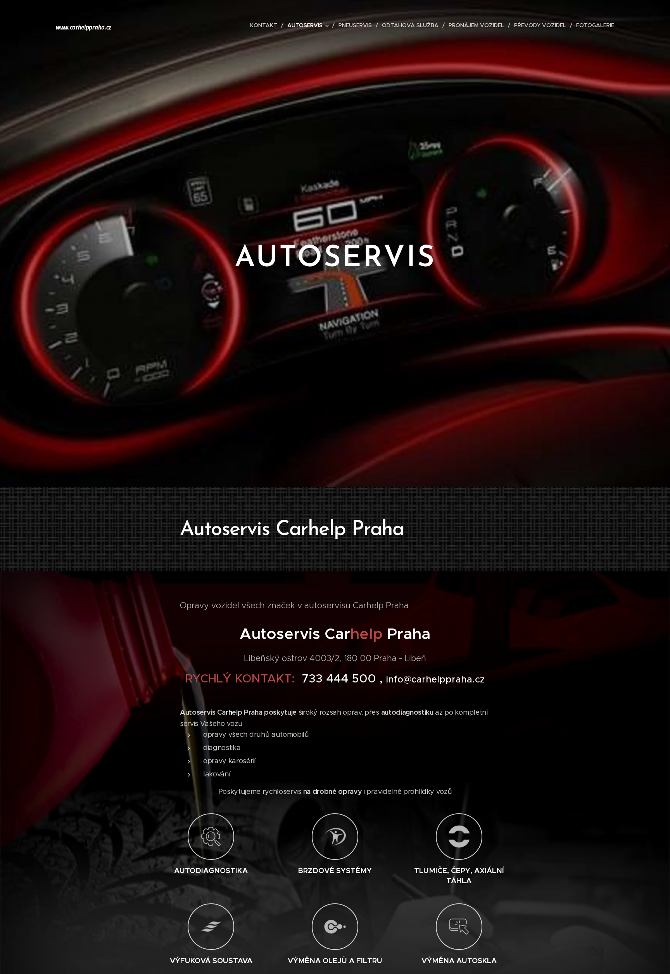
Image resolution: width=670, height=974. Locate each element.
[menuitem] (265, 25)
